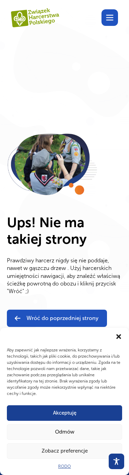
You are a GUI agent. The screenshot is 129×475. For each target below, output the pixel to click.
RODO (64, 466)
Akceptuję (64, 413)
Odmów (64, 432)
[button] (118, 336)
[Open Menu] (109, 17)
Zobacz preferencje (65, 451)
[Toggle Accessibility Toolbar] (116, 461)
